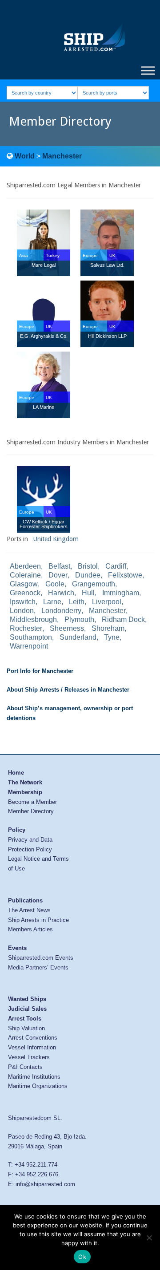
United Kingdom (56, 538)
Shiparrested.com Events (40, 957)
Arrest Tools (24, 1018)
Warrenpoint (29, 646)
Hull (88, 593)
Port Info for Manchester (40, 671)
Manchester (62, 156)
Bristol (88, 566)
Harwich (61, 593)
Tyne (112, 637)
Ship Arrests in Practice (38, 920)
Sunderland (78, 637)
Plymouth (79, 619)
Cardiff (115, 566)
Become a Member (32, 802)
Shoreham (108, 628)
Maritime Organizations (38, 1086)
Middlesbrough (33, 619)
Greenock (25, 593)
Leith (76, 601)
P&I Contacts (25, 1067)
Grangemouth (93, 584)
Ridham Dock (123, 619)
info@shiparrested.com (45, 1184)
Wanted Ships (27, 999)
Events (17, 948)
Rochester (26, 628)
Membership (25, 792)
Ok (82, 1256)
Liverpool (106, 601)
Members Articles (30, 929)
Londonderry (61, 610)
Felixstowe (125, 575)
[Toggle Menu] (148, 70)
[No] (148, 1237)
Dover (58, 575)
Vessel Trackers (29, 1057)
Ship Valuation (26, 1028)
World (25, 156)
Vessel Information (32, 1047)
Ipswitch (23, 601)
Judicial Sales (27, 1008)
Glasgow (24, 584)
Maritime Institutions (34, 1076)
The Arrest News (29, 910)
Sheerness (67, 628)
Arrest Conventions (32, 1037)
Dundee (87, 575)
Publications (25, 900)
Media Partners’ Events (38, 967)
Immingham (120, 593)
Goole (54, 584)
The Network (25, 782)
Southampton (31, 637)
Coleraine (25, 575)
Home (16, 772)
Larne (52, 601)
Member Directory (31, 811)
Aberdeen (25, 566)
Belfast (59, 566)
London (22, 610)
